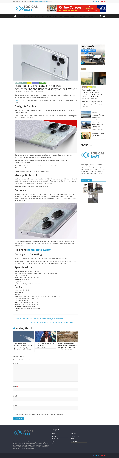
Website (15, 405)
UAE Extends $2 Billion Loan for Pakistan (98, 134)
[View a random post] (104, 16)
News (94, 87)
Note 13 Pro (18, 100)
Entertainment (57, 16)
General (84, 87)
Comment (16, 363)
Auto (42, 16)
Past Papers (82, 16)
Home (53, 433)
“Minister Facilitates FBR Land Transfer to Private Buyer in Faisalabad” (38, 319)
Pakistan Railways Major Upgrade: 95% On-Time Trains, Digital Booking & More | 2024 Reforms (92, 93)
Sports (20, 16)
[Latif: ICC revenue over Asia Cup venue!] (45, 332)
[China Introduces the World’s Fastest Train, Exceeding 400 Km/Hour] (86, 122)
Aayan (92, 98)
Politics (36, 16)
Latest (29, 83)
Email (15, 396)
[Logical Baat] (15, 16)
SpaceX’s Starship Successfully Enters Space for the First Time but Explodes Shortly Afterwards (23, 346)
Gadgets (24, 83)
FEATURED (17, 83)
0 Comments (40, 91)
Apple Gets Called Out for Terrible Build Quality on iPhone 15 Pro (54, 323)
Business (48, 16)
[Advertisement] (59, 32)
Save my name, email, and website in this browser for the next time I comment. (39, 415)
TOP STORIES (43, 83)
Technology (28, 16)
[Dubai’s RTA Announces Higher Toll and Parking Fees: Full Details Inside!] (86, 111)
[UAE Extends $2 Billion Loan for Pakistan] (86, 133)
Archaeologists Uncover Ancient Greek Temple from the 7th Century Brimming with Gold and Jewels (67, 346)
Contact (91, 16)
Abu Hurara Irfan (31, 91)
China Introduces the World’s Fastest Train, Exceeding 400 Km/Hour (97, 125)
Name (15, 387)
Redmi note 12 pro (39, 249)
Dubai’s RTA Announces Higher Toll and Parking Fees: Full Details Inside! (98, 115)
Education (74, 16)
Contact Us (74, 441)
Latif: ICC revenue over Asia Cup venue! (45, 344)
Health (66, 16)
